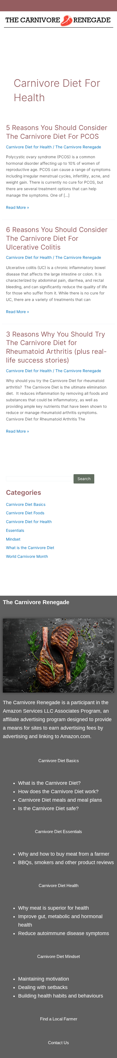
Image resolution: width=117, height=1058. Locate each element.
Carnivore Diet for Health (29, 147)
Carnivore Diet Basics (25, 504)
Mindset (13, 539)
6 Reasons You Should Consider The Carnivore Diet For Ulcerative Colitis (57, 238)
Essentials (15, 530)
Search (84, 478)
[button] (58, 40)
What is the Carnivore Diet (30, 547)
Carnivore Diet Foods (25, 513)
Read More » (17, 207)
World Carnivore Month (27, 556)
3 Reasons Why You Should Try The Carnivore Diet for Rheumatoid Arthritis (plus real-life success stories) (56, 347)
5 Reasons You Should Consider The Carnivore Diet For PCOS (56, 131)
